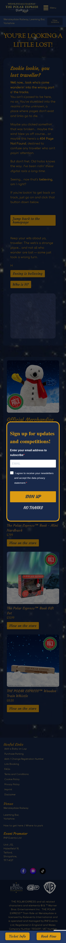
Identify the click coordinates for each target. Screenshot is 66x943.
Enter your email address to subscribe (28, 453)
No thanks (33, 508)
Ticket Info (17, 936)
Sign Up (33, 496)
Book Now (48, 936)
